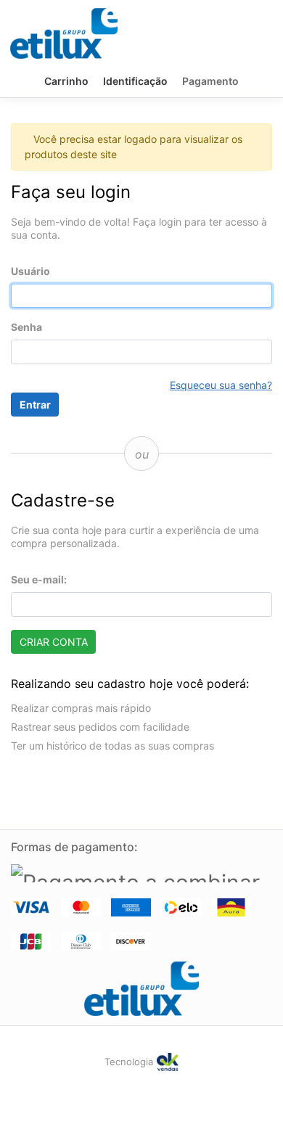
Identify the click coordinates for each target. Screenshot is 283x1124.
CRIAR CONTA (54, 642)
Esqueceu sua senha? (221, 385)
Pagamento (210, 81)
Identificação (135, 81)
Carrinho (66, 81)
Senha (26, 327)
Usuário (30, 271)
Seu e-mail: (39, 579)
